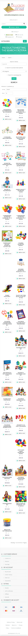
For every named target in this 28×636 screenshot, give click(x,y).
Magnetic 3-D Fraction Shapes (21, 425)
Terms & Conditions (16, 628)
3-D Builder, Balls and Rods (7, 137)
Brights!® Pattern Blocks (7, 530)
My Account (14, 20)
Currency (15, 31)
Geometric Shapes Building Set (7, 164)
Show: (3, 93)
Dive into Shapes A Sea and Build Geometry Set (21, 164)
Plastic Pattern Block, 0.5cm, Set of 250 (21, 296)
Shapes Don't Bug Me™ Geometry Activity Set (7, 244)
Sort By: (3, 89)
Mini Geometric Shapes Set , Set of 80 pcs (20, 505)
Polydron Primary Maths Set (20, 400)
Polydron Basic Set (7, 504)
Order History (8, 574)
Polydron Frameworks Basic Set (21, 478)
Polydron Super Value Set (7, 478)
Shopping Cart (10, 37)
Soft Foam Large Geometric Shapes (21, 451)
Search (9, 57)
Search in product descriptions (15, 67)
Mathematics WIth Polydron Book (7, 374)
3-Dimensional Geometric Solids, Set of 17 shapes (7, 217)
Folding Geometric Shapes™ (21, 244)
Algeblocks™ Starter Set (7, 399)
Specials (7, 597)
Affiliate (7, 594)
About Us (14, 625)
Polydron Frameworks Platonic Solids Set (7, 323)
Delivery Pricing (11, 622)
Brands (7, 588)
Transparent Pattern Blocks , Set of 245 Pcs (7, 111)
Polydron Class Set (20, 348)
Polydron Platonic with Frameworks (21, 323)
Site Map (7, 564)
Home (3, 57)
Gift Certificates (9, 591)
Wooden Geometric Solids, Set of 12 (20, 270)
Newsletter (8, 580)
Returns (7, 561)
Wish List (7, 577)
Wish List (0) (20, 34)
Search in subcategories (14, 75)
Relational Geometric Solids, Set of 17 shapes (20, 111)
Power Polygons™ (7, 296)
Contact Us (8, 558)
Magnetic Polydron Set (7, 190)
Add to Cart (8, 119)
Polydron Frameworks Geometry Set (7, 426)
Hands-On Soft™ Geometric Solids (21, 191)
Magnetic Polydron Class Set (20, 374)
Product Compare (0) (7, 86)
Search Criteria (14, 61)
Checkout (19, 37)
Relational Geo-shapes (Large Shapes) (21, 138)
